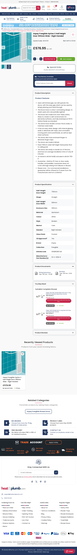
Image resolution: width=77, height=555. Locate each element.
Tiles (71, 13)
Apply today (53, 442)
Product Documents (43, 266)
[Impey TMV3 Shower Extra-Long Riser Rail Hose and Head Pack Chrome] (40, 314)
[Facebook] (32, 482)
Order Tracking (27, 511)
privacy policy (28, 477)
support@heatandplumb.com (13, 494)
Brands (67, 13)
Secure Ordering (8, 517)
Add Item (51, 305)
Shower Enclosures (67, 514)
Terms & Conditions (48, 511)
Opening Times (27, 514)
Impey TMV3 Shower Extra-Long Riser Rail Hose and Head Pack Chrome (58, 311)
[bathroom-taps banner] (38, 25)
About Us (44, 508)
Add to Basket (67, 59)
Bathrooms (7, 29)
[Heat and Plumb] (11, 8)
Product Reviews (41, 333)
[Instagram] (45, 482)
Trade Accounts (8, 520)
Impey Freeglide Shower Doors (59, 29)
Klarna (5, 526)
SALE (74, 13)
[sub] (34, 58)
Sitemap (44, 523)
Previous (3, 47)
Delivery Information (10, 511)
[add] (40, 58)
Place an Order (8, 508)
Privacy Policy (46, 517)
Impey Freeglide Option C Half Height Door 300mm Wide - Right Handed (12, 379)
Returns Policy (8, 514)
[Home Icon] (2, 29)
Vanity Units (65, 508)
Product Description (42, 93)
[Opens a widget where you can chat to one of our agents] (69, 551)
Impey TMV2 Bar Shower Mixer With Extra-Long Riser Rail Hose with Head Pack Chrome (58, 293)
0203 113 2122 (54, 2)
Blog (42, 514)
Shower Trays (65, 511)
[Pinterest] (41, 482)
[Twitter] (36, 482)
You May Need (49, 59)
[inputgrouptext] (38, 8)
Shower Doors (65, 523)
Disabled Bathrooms (17, 29)
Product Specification (43, 184)
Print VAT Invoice (28, 517)
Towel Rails (64, 520)
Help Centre (26, 508)
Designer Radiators (67, 517)
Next (30, 47)
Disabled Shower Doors (43, 29)
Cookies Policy (46, 520)
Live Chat (25, 520)
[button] (61, 8)
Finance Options (8, 523)
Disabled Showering (29, 29)
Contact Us (26, 523)
